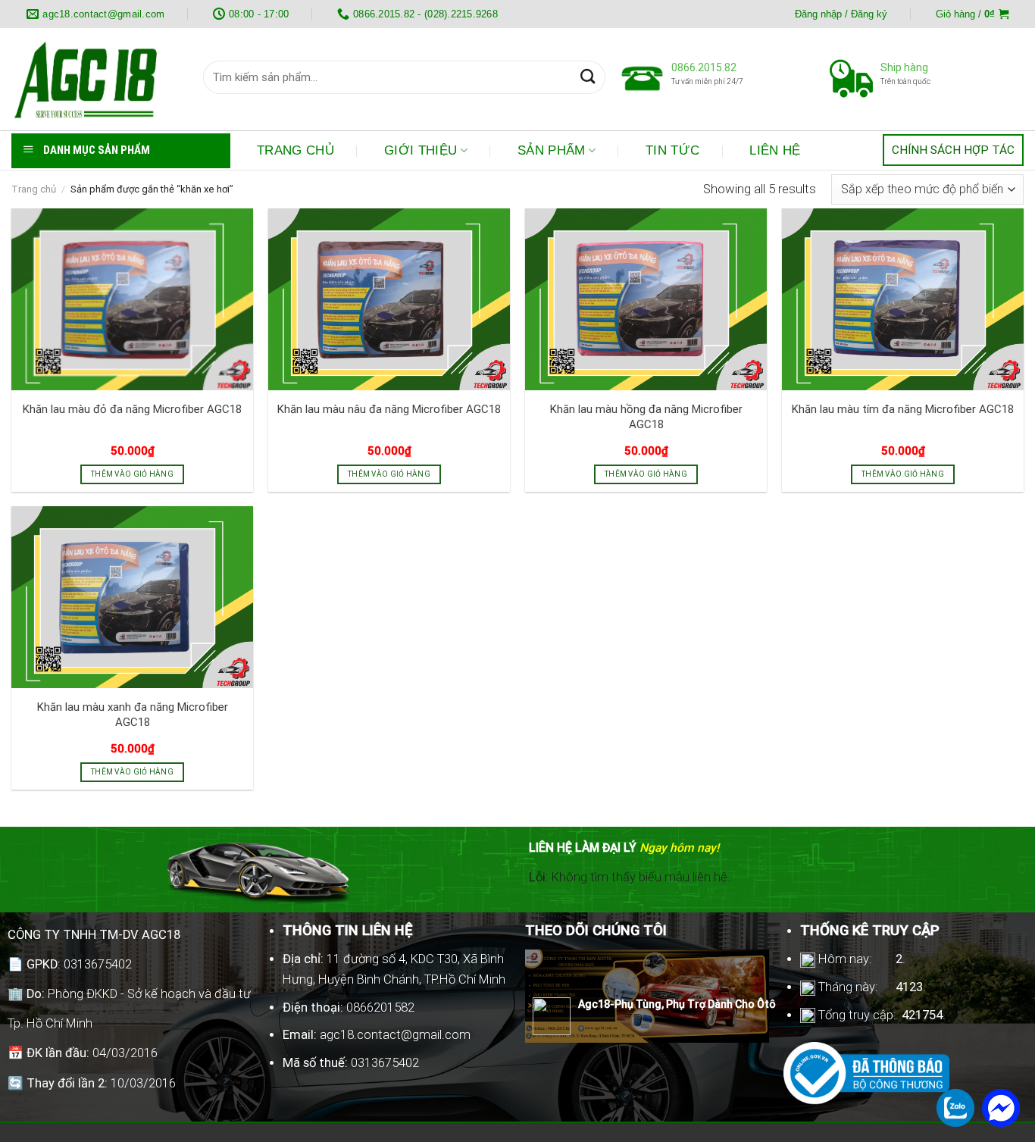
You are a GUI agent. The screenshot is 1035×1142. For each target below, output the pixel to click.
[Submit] (587, 77)
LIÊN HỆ (774, 150)
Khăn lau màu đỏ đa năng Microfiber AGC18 (132, 409)
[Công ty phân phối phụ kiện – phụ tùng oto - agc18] (95, 79)
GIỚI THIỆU (420, 150)
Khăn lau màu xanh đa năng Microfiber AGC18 (132, 714)
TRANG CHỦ (295, 150)
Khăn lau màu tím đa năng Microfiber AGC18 (903, 409)
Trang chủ (33, 189)
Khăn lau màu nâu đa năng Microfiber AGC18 (389, 409)
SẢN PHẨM (552, 150)
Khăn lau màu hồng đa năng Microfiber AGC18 (646, 416)
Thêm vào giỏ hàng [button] (132, 474)
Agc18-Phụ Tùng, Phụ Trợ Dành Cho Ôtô (677, 1004)
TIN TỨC (672, 150)
